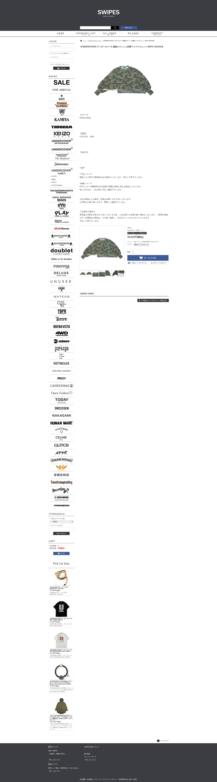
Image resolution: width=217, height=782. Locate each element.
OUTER (54, 176)
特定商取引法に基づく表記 (128, 779)
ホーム (85, 40)
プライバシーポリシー (110, 779)
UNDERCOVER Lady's (94, 40)
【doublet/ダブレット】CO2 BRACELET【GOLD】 (59, 587)
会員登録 (90, 779)
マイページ (97, 779)
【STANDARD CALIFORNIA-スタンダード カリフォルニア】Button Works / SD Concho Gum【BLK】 (61, 682)
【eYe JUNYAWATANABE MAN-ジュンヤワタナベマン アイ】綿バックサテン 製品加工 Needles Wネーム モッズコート (61, 718)
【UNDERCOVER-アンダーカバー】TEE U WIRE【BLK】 (61, 619)
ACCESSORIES (56, 185)
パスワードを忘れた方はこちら (59, 64)
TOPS (53, 179)
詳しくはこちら (54, 759)
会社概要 (83, 779)
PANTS (53, 182)
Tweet (129, 228)
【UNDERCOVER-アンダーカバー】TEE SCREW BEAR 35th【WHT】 (61, 650)
